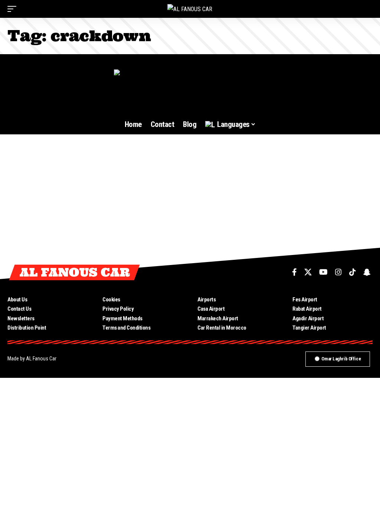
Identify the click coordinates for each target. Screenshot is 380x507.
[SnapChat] (367, 272)
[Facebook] (294, 272)
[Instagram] (338, 272)
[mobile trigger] (13, 9)
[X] (308, 272)
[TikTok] (352, 272)
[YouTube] (323, 272)
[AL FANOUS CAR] (189, 9)
